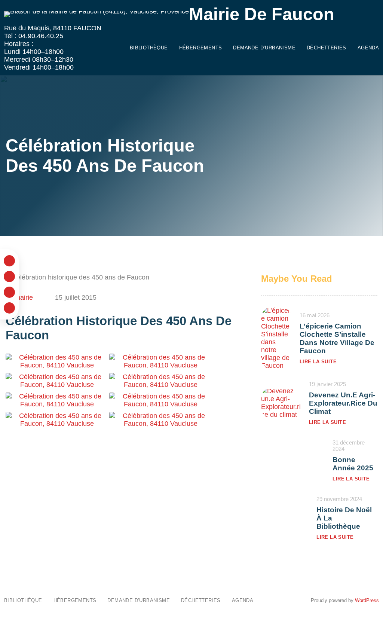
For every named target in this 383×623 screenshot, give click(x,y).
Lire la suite (318, 361)
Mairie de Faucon (261, 14)
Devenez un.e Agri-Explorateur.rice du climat (343, 403)
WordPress (367, 600)
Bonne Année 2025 (353, 464)
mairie (24, 297)
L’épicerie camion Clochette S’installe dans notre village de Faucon (337, 338)
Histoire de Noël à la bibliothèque (344, 518)
